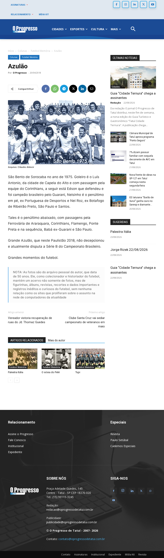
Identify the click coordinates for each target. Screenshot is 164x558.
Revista (115, 434)
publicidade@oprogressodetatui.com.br (71, 522)
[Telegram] (64, 89)
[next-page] (16, 380)
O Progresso (20, 72)
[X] (143, 4)
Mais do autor (56, 340)
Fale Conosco (17, 440)
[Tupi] (90, 359)
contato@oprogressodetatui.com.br (81, 539)
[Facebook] (116, 4)
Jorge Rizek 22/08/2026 (129, 250)
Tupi (77, 372)
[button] (133, 29)
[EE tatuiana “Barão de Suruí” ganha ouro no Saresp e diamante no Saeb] (118, 201)
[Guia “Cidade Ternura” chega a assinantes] (133, 77)
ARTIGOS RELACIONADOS (26, 340)
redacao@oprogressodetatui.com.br (69, 509)
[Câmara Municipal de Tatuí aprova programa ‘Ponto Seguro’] (118, 137)
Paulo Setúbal (119, 440)
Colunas (22, 51)
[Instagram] (125, 4)
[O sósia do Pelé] (56, 359)
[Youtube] (152, 4)
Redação (115, 102)
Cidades (116, 86)
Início (11, 51)
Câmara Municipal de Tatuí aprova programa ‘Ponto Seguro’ (141, 137)
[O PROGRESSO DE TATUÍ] (25, 29)
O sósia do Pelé (51, 372)
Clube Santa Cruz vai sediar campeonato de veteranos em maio (85, 322)
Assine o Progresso (20, 434)
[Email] (92, 89)
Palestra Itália (15, 372)
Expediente (15, 452)
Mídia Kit (130, 554)
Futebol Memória (40, 51)
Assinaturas (80, 554)
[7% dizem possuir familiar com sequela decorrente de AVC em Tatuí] (118, 155)
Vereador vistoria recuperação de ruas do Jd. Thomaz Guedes (30, 320)
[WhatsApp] (55, 89)
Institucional (16, 446)
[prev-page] (10, 380)
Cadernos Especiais (122, 446)
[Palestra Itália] (22, 359)
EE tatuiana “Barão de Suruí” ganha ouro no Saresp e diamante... (141, 201)
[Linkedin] (134, 4)
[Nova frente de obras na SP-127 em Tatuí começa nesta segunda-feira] (118, 178)
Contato (65, 554)
